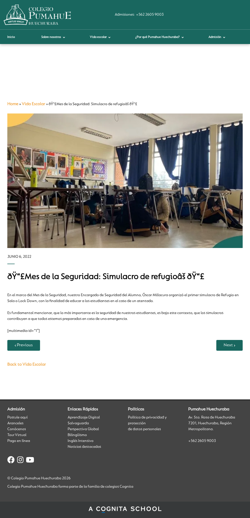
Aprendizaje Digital (84, 417)
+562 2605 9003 (150, 15)
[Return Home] (37, 14)
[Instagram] (20, 460)
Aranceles (15, 423)
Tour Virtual (16, 435)
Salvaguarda (78, 423)
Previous (25, 345)
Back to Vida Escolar (26, 364)
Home (12, 104)
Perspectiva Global (83, 429)
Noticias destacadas (84, 447)
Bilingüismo (77, 435)
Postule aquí (17, 417)
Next (228, 345)
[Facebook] (11, 460)
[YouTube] (30, 460)
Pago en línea (18, 441)
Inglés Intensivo (81, 441)
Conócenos (16, 429)
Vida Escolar (33, 104)
